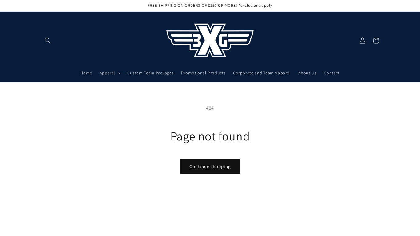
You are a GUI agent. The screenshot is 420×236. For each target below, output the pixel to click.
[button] (47, 40)
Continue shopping (210, 166)
